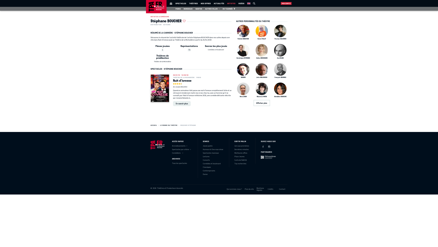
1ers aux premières (241, 146)
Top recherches (240, 163)
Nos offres (206, 3)
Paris (178, 9)
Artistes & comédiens (160, 16)
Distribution (156, 25)
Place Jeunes (239, 156)
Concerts (206, 160)
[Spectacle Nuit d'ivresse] (160, 88)
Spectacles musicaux (211, 153)
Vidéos (241, 3)
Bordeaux (188, 9)
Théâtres (193, 3)
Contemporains (209, 170)
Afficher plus (261, 103)
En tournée (228, 9)
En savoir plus (182, 103)
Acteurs (166, 25)
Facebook (263, 146)
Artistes (231, 3)
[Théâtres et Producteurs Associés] (171, 3)
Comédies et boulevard (216, 50)
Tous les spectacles (179, 163)
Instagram (269, 146)
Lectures (206, 156)
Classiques (207, 167)
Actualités (219, 3)
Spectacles (180, 3)
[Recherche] (254, 3)
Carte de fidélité (240, 160)
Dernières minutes (241, 149)
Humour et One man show (213, 149)
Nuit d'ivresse (182, 80)
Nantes (199, 9)
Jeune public (208, 146)
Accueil (154, 125)
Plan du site (249, 189)
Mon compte (286, 3)
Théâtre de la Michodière (162, 61)
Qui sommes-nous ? (234, 189)
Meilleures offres (240, 153)
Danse (205, 174)
